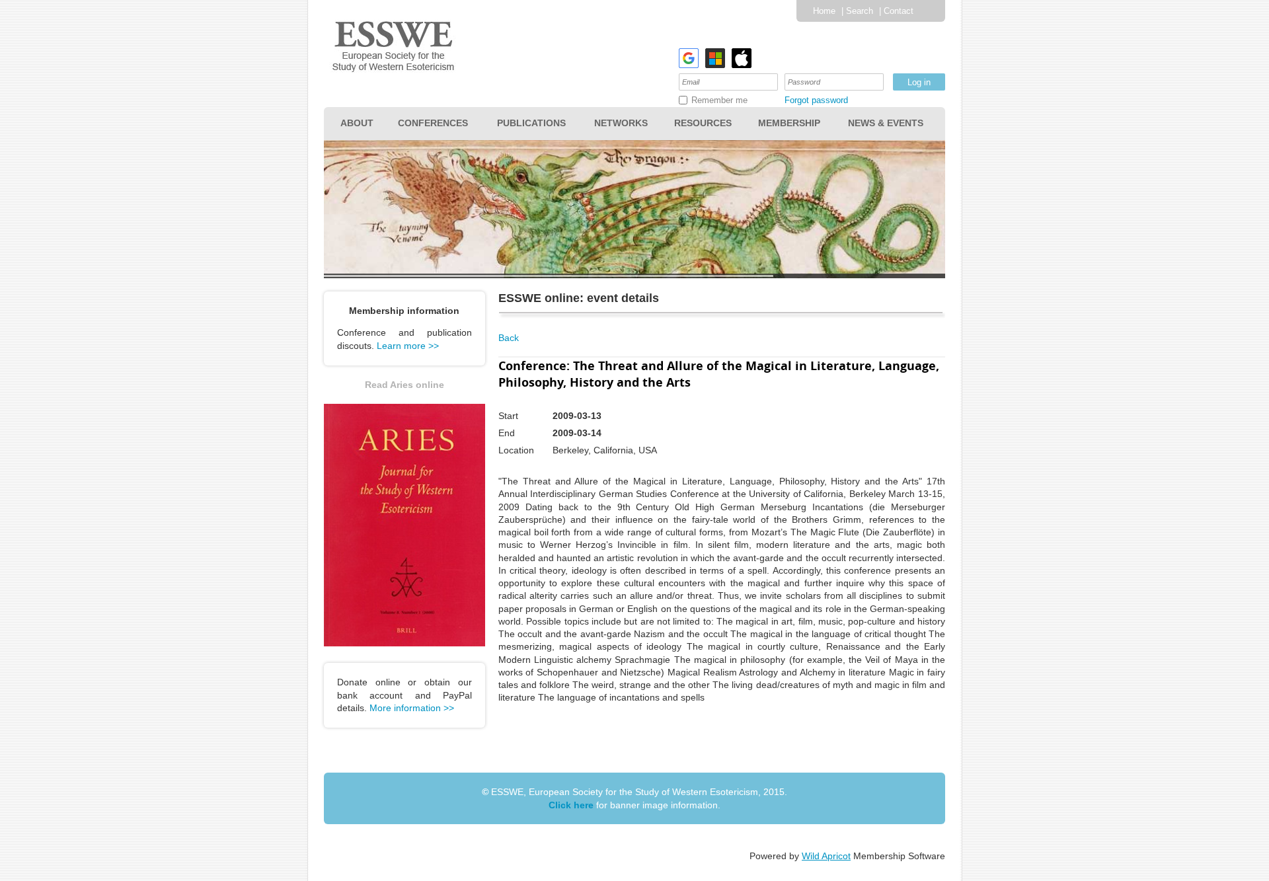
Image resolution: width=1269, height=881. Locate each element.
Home (824, 11)
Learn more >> (408, 345)
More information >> (411, 708)
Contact (898, 11)
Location (516, 450)
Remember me (719, 100)
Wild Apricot (826, 856)
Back (508, 337)
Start (508, 415)
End (506, 433)
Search (859, 11)
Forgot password (816, 100)
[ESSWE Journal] (404, 643)
